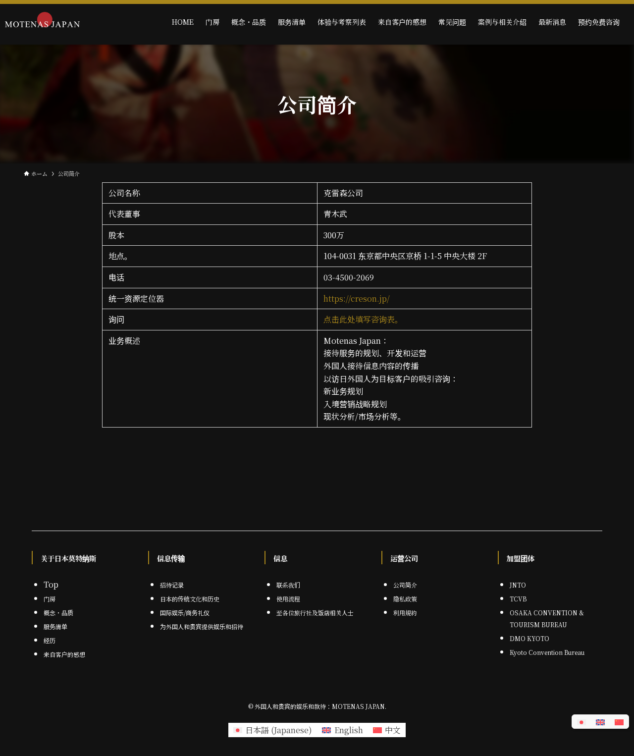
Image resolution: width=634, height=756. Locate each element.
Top (51, 584)
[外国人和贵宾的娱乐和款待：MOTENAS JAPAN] (42, 22)
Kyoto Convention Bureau (547, 652)
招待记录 (172, 585)
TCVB (518, 598)
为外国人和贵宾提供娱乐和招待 (201, 626)
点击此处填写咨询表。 (363, 319)
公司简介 (405, 585)
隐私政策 (405, 598)
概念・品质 (58, 612)
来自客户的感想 (64, 654)
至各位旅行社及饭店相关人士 (315, 612)
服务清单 (55, 626)
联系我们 (288, 585)
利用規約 (405, 612)
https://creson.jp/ (356, 298)
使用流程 (288, 598)
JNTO (518, 585)
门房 (49, 598)
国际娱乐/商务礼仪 (185, 612)
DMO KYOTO (529, 638)
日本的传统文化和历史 (189, 598)
